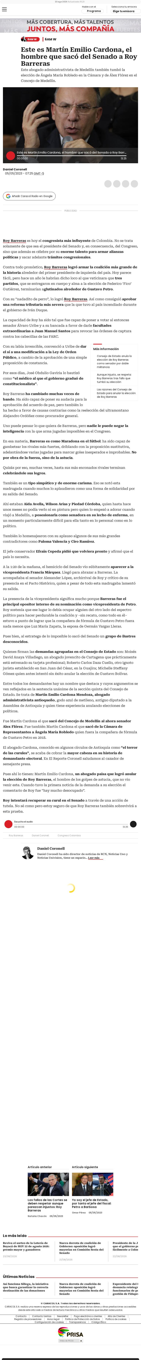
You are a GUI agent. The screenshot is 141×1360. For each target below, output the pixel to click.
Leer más (94, 857)
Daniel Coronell (15, 169)
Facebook (108, 183)
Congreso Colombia (69, 835)
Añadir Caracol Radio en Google (32, 196)
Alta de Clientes (116, 1316)
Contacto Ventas (41, 1316)
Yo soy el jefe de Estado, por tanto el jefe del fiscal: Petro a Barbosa (91, 1203)
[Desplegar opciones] (131, 155)
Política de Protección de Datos (82, 1319)
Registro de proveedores (27, 1319)
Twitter (116, 183)
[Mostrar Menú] (4, 9)
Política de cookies (116, 1319)
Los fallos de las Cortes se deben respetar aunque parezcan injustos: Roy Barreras (47, 1205)
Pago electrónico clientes (88, 1316)
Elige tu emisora (123, 11)
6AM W (50, 39)
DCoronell (29, 169)
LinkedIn (125, 183)
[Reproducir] (10, 155)
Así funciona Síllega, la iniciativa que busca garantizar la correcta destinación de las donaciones (25, 1287)
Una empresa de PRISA (70, 1332)
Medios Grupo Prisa (70, 1341)
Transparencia (77, 1322)
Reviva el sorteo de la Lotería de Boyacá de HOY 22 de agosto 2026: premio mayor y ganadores (26, 1246)
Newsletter (62, 1316)
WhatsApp (134, 183)
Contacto (21, 1316)
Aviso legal (53, 1319)
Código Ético (98, 1322)
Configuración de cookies (49, 1322)
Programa (94, 11)
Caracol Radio (17, 9)
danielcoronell (34, 169)
